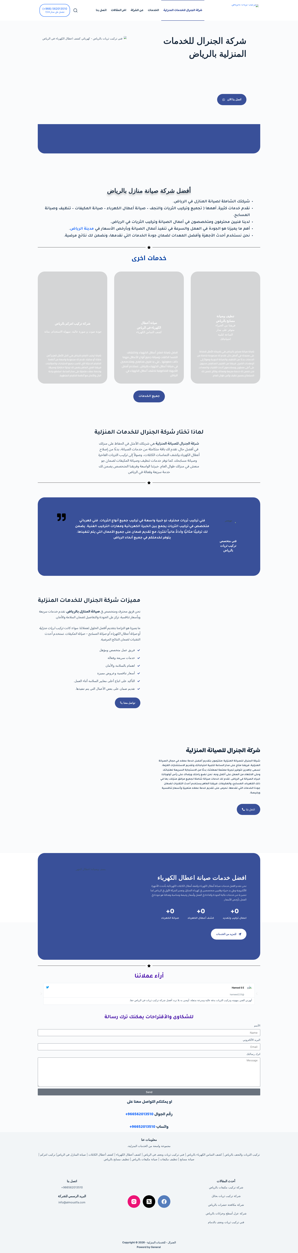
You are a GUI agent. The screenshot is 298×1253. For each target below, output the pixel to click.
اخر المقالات (118, 10)
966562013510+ (139, 1114)
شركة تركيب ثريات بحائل (226, 1196)
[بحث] (75, 10)
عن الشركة (137, 10)
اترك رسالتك (253, 1054)
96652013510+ (142, 1127)
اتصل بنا (101, 10)
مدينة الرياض (82, 229)
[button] (41, 993)
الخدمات (153, 10)
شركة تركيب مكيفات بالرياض (226, 1187)
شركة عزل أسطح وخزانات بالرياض (226, 1213)
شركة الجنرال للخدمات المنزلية (182, 10)
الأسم (257, 1025)
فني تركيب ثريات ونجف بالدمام (226, 1222)
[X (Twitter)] (149, 1201)
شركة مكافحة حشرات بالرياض (226, 1204)
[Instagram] (134, 1201)
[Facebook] (164, 1201)
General (156, 1247)
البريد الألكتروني (251, 1039)
